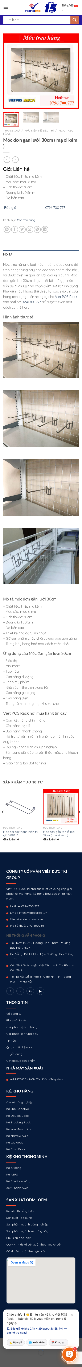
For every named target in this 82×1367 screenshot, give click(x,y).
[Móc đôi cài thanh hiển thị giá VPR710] (21, 806)
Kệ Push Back (15, 1149)
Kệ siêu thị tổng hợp (20, 1211)
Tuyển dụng (14, 1054)
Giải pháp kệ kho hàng (21, 1027)
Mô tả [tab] (7, 254)
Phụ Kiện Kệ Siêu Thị (39, 130)
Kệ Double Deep (17, 1116)
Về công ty (13, 1014)
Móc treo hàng (26, 220)
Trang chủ (11, 130)
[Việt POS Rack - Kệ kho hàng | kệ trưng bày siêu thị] (41, 7)
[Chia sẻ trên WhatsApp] (7, 229)
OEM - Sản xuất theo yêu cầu (26, 1251)
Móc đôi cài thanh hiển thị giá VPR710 (20, 833)
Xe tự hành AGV (17, 1188)
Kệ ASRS (12, 1174)
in (30, 991)
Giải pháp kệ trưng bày (22, 1034)
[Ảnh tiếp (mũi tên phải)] (16, 1360)
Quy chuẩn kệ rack (19, 1047)
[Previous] (10, 71)
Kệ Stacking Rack (18, 1122)
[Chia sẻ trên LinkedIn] (44, 229)
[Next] (72, 71)
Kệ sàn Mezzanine (18, 1129)
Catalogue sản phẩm (21, 1061)
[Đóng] (71, 1315)
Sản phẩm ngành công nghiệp (27, 1224)
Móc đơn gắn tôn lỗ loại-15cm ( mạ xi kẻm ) (59, 833)
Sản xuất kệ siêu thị (19, 1218)
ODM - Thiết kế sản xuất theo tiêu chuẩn (34, 1244)
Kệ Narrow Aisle (17, 1136)
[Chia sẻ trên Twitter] (22, 229)
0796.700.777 (31, 302)
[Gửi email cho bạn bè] (29, 229)
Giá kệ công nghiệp (19, 1102)
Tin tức (11, 1040)
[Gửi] (74, 20)
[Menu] (5, 7)
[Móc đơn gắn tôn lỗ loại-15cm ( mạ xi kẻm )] (61, 806)
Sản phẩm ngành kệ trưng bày (27, 1231)
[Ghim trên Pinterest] (37, 229)
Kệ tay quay (14, 1142)
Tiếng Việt (68, 5)
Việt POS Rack (66, 297)
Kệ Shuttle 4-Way (18, 1181)
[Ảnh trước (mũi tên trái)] (4, 1360)
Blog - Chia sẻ (16, 1020)
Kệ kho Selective (17, 1109)
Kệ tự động (13, 1168)
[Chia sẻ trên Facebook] (14, 229)
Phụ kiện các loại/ (18, 1238)
